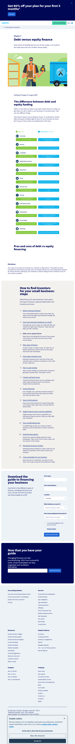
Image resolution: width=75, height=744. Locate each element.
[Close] (64, 718)
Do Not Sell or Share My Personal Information (37, 731)
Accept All (37, 741)
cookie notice (47, 724)
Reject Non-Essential (37, 736)
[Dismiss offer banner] (71, 3)
